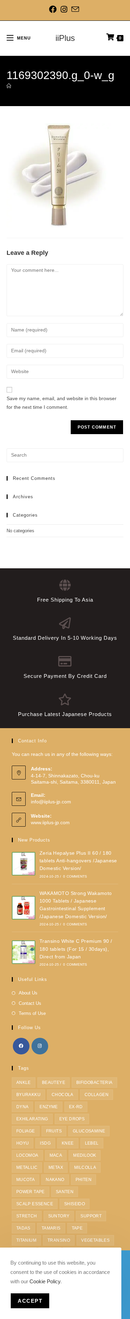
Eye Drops (72, 1119)
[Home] (9, 86)
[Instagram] (64, 9)
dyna (22, 1106)
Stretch (26, 1216)
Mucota (25, 1179)
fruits (54, 1131)
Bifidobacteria (94, 1082)
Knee (68, 1143)
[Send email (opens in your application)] (75, 9)
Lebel (92, 1143)
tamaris (51, 1228)
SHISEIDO (74, 1203)
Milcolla (85, 1167)
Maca (56, 1155)
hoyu (22, 1143)
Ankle (23, 1082)
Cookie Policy (44, 1281)
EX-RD (76, 1106)
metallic (26, 1167)
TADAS (23, 1228)
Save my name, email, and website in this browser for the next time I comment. (61, 403)
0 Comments (75, 876)
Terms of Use (32, 1013)
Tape (77, 1228)
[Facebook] (54, 9)
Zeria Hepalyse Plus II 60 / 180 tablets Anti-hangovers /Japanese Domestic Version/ (78, 860)
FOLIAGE (25, 1131)
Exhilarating (32, 1119)
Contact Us (30, 1003)
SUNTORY (59, 1216)
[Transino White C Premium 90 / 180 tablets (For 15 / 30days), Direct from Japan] (23, 952)
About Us (28, 992)
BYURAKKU (28, 1094)
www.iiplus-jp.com (50, 822)
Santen (64, 1191)
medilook (84, 1155)
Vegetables (95, 1240)
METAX (56, 1167)
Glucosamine (89, 1131)
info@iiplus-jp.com (51, 801)
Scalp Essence (34, 1203)
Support (91, 1216)
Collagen (97, 1094)
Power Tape (30, 1191)
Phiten (84, 1179)
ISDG (45, 1143)
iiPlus (65, 38)
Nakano (55, 1179)
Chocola (62, 1094)
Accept (30, 1301)
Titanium (26, 1240)
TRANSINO (58, 1240)
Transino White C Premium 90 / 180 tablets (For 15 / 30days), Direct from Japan (76, 948)
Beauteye (53, 1082)
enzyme (49, 1106)
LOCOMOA (27, 1155)
